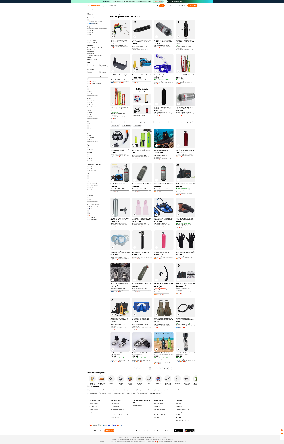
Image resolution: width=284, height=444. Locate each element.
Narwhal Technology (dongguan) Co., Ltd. (119, 290)
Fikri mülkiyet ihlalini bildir (160, 414)
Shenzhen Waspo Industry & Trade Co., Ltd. (164, 224)
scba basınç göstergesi (187, 122)
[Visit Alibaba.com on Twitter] (183, 420)
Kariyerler (91, 412)
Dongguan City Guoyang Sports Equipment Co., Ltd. (120, 258)
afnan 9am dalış (115, 125)
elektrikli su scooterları (106, 393)
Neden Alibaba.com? (94, 403)
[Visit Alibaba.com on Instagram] (186, 420)
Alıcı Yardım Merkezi (158, 403)
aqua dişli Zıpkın (120, 389)
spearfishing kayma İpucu (159, 122)
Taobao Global (148, 437)
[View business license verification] (155, 442)
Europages (163, 437)
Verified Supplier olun (181, 412)
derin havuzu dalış (137, 122)
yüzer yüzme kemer (109, 389)
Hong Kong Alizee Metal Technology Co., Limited (164, 46)
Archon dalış (147, 122)
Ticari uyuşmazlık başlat (159, 409)
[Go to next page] (170, 368)
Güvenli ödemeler (115, 403)
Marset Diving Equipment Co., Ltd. (184, 82)
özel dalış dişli (182, 389)
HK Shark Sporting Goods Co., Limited (184, 257)
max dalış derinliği (93, 393)
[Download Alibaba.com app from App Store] (178, 430)
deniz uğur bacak (131, 393)
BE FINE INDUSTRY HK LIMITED (161, 293)
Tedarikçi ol (178, 403)
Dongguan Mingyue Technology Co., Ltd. (141, 327)
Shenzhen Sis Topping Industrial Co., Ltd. (163, 82)
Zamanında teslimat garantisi (117, 409)
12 (167, 368)
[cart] (176, 5)
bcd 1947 (127, 122)
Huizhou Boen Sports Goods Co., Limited (119, 155)
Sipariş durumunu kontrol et (182, 409)
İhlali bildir (156, 417)
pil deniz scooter (171, 389)
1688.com (127, 437)
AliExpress (121, 437)
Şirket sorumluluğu (93, 409)
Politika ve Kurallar (115, 417)
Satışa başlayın (179, 406)
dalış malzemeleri (143, 393)
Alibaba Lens (97, 430)
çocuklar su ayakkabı (116, 122)
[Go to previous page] (135, 368)
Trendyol (158, 437)
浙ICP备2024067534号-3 (180, 441)
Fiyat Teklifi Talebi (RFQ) (138, 408)
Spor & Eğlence (118, 14)
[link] (282, 430)
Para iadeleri (157, 412)
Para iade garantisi (115, 406)
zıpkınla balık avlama (119, 393)
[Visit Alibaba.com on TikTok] (191, 420)
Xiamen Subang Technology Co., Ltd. (184, 49)
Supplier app (139, 430)
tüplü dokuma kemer (173, 122)
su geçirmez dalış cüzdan (95, 389)
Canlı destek (157, 406)
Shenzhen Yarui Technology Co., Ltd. (162, 158)
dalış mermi (161, 389)
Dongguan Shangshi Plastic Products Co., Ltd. (120, 46)
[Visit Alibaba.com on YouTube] (188, 420)
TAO (153, 437)
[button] (157, 6)
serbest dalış (152, 389)
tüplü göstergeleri (127, 125)
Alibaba (111, 14)
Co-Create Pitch (93, 406)
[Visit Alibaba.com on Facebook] (177, 420)
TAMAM (104, 65)
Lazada (142, 437)
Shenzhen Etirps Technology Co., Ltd (140, 224)
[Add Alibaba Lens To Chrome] (109, 430)
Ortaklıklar (178, 414)
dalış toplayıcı (138, 125)
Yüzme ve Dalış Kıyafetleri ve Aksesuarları (141, 14)
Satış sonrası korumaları (116, 412)
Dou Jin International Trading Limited (140, 156)
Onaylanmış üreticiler (137, 405)
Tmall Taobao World (134, 437)
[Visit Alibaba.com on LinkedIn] (180, 420)
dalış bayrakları (142, 389)
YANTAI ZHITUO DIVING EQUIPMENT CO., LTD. (164, 325)
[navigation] (97, 191)
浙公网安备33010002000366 (166, 441)
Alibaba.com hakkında (94, 400)
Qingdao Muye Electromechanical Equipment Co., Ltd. (142, 81)
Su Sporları (127, 14)
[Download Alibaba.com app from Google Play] (190, 430)
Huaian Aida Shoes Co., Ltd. (182, 225)
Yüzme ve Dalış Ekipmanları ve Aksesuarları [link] (162, 14)
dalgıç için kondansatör (156, 393)
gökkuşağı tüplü (131, 389)
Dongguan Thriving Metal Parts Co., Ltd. (119, 81)
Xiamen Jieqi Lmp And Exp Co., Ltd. (140, 49)
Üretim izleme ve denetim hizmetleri (119, 414)
